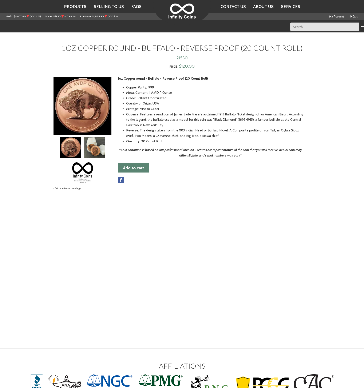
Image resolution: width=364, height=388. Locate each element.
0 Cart (354, 16)
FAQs (136, 6)
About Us (263, 6)
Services (290, 6)
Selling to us (109, 6)
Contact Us (233, 6)
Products (75, 6)
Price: (174, 66)
